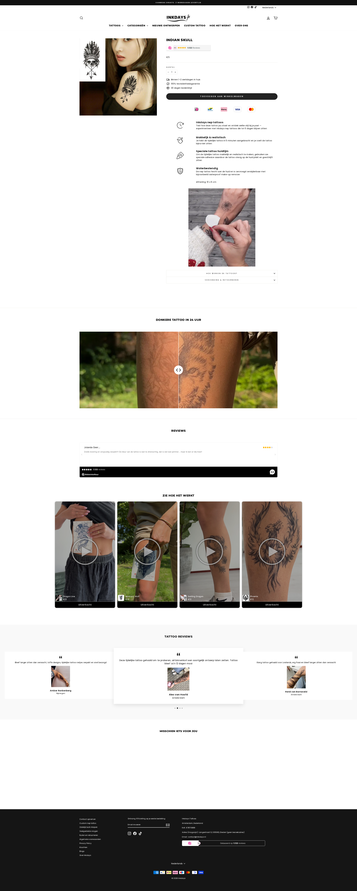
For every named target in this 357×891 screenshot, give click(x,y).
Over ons (241, 25)
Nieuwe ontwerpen (166, 25)
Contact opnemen (87, 819)
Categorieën (136, 25)
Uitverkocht (85, 604)
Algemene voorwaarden (90, 839)
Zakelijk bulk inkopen (88, 827)
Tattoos (115, 25)
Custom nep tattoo (87, 823)
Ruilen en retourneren (88, 835)
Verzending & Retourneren (222, 280)
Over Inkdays (85, 855)
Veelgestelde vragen (88, 831)
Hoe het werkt (220, 25)
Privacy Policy (85, 843)
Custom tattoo (194, 25)
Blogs (82, 851)
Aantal (170, 67)
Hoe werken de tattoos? (221, 273)
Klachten (83, 847)
